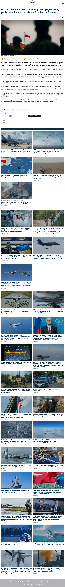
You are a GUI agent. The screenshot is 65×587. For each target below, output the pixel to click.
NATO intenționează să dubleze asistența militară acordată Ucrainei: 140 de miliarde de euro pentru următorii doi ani (15, 390)
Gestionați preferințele (33, 581)
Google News (14, 115)
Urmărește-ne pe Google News (33, 59)
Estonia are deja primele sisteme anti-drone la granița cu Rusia (46, 389)
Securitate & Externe (12, 7)
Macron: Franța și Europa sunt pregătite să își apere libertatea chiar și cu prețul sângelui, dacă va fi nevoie (16, 467)
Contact (43, 581)
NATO (18, 7)
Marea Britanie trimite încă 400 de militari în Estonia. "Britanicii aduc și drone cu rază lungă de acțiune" (48, 415)
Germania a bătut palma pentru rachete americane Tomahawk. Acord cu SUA (15, 491)
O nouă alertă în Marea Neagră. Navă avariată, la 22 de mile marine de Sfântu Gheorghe (16, 362)
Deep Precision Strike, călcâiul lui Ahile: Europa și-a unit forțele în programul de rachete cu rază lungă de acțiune (48, 544)
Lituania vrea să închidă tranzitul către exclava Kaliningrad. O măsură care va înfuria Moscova (14, 176)
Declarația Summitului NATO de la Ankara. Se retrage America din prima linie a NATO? (14, 543)
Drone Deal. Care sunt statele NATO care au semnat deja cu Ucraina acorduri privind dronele (48, 466)
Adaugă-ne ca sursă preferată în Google (13, 59)
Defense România (4, 7)
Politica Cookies (22, 581)
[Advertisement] (48, 195)
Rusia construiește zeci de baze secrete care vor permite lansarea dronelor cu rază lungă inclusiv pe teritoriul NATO (48, 177)
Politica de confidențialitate (9, 581)
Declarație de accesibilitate (53, 581)
